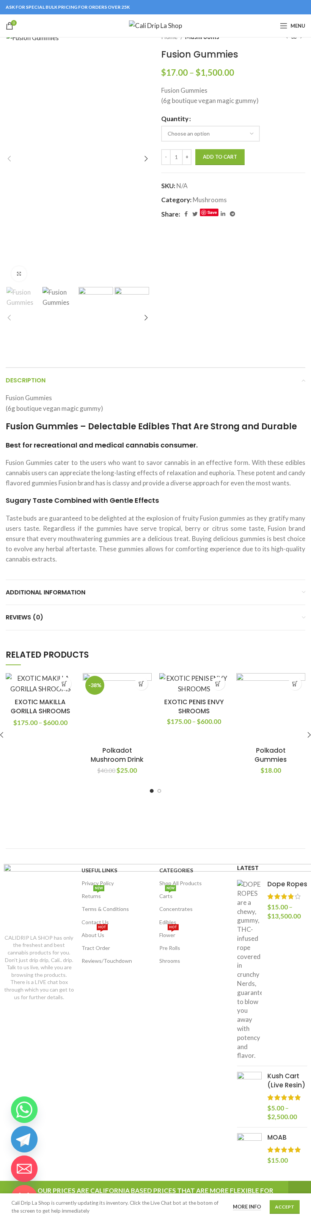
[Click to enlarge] (19, 273)
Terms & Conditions (105, 909)
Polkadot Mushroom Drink (117, 755)
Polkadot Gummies (270, 755)
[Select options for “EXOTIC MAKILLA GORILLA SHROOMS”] (64, 683)
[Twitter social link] (195, 214)
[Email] (24, 1169)
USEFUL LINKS (99, 870)
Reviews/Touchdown (107, 960)
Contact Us (95, 922)
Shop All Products (180, 883)
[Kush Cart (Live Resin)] (249, 1096)
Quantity (174, 119)
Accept (284, 1207)
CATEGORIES (176, 870)
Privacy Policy (98, 883)
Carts (166, 894)
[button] (141, 683)
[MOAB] (249, 1149)
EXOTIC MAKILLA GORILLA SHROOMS (40, 706)
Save (212, 212)
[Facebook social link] (186, 214)
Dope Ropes (287, 884)
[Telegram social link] (232, 214)
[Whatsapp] (24, 1109)
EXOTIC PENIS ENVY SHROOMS (194, 706)
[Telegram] (24, 1139)
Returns (92, 894)
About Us (94, 933)
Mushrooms (210, 200)
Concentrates (176, 909)
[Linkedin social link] (223, 214)
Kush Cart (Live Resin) (286, 1081)
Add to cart (220, 157)
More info (247, 1207)
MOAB (277, 1137)
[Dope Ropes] (249, 970)
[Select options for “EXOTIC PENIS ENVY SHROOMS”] (218, 683)
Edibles (167, 922)
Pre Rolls (169, 948)
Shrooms (169, 960)
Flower (168, 933)
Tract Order (96, 948)
